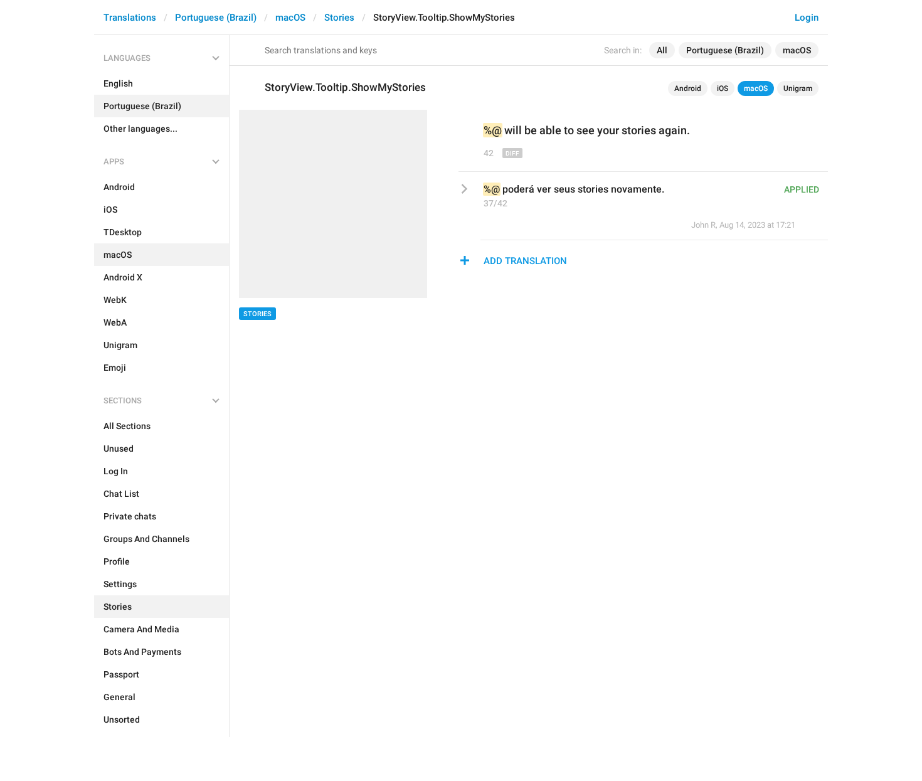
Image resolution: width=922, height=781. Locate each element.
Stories (339, 17)
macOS (290, 17)
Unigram (797, 88)
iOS (722, 88)
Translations (129, 17)
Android (687, 88)
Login (807, 17)
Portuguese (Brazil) (216, 17)
